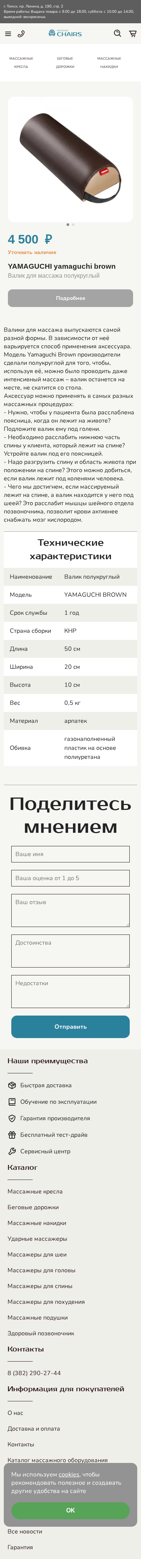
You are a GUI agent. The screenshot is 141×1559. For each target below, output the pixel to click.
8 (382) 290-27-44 (34, 1373)
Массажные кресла (35, 1191)
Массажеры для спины (40, 1286)
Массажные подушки (38, 1318)
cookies (69, 1474)
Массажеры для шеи (37, 1255)
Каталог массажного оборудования (58, 1460)
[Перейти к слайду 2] (73, 224)
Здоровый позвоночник (41, 1333)
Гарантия (20, 1547)
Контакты (21, 1444)
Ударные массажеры (37, 1239)
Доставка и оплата (34, 1429)
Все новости (25, 1531)
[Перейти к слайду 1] (68, 224)
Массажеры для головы (42, 1270)
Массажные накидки (37, 1223)
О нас (15, 1413)
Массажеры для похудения (46, 1302)
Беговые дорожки (33, 1207)
